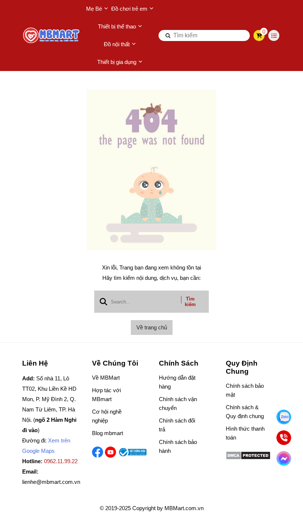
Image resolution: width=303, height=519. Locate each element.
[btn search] (168, 35)
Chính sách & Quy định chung (245, 411)
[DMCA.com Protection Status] (248, 458)
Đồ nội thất (117, 44)
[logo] (51, 35)
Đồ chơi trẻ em (129, 9)
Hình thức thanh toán (245, 433)
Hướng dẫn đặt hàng (177, 382)
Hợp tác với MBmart (106, 394)
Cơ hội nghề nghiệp (107, 416)
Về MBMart (106, 377)
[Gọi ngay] (284, 437)
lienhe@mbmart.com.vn (51, 482)
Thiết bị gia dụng (116, 62)
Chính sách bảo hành (178, 446)
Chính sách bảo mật (245, 390)
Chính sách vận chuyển (178, 403)
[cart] (259, 35)
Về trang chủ (151, 327)
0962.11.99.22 (61, 461)
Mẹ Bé (94, 9)
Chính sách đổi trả (177, 424)
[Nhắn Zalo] (284, 417)
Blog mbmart (107, 433)
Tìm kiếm (190, 301)
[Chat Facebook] (284, 458)
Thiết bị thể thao (117, 26)
